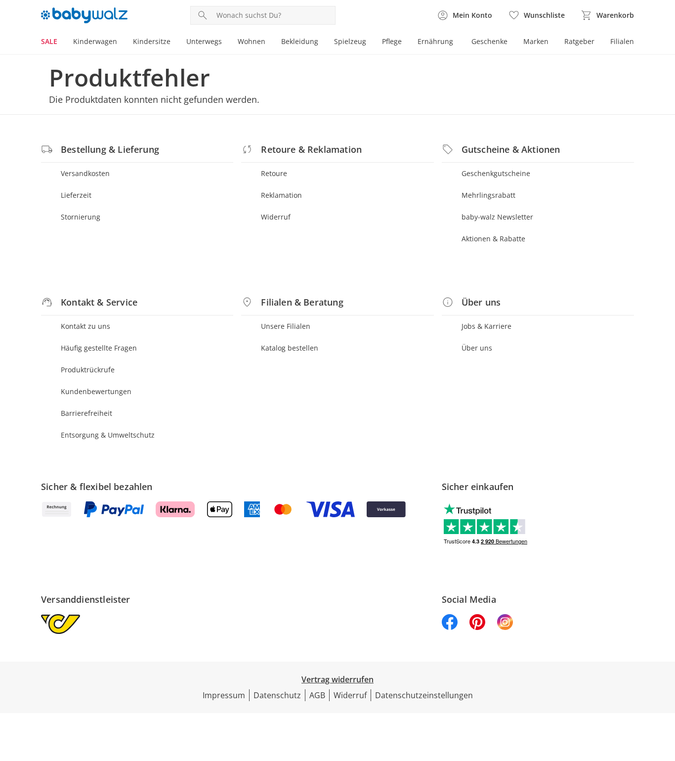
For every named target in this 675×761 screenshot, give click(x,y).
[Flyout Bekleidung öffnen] (322, 42)
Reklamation (281, 195)
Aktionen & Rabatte (493, 238)
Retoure (274, 173)
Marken (535, 41)
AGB (317, 695)
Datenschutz (277, 695)
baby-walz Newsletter (497, 217)
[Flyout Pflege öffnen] (406, 42)
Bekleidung (299, 41)
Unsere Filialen (285, 326)
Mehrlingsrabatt (488, 195)
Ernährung (435, 41)
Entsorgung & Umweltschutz (108, 435)
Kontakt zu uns (85, 326)
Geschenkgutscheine (496, 173)
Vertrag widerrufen (337, 679)
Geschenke (489, 41)
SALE (49, 41)
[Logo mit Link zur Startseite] (84, 15)
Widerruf (276, 217)
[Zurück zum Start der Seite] (663, 690)
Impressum (224, 695)
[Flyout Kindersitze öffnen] (174, 42)
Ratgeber (579, 41)
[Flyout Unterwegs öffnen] (226, 42)
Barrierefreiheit (86, 413)
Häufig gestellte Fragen (99, 348)
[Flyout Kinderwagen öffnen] (121, 42)
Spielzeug (350, 41)
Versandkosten (85, 173)
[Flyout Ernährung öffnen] (457, 42)
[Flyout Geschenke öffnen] (511, 42)
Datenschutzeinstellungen (424, 695)
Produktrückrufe (88, 369)
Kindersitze (151, 41)
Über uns (477, 348)
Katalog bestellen (289, 348)
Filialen (622, 41)
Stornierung (80, 217)
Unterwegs (204, 41)
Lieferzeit (76, 195)
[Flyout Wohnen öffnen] (269, 42)
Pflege (392, 41)
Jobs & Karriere (486, 326)
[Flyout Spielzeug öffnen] (370, 42)
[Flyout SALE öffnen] (61, 42)
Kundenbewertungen (96, 391)
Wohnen (251, 41)
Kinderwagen (95, 41)
